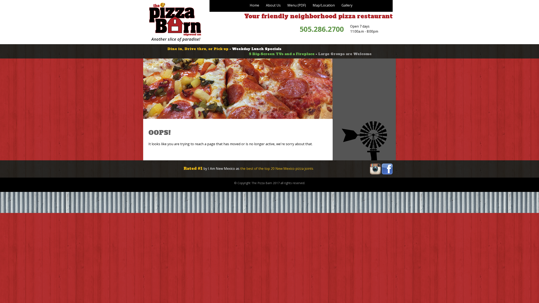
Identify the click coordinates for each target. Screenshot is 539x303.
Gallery (347, 5)
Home (254, 5)
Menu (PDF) (296, 5)
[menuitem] (254, 5)
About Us (273, 5)
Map (324, 5)
